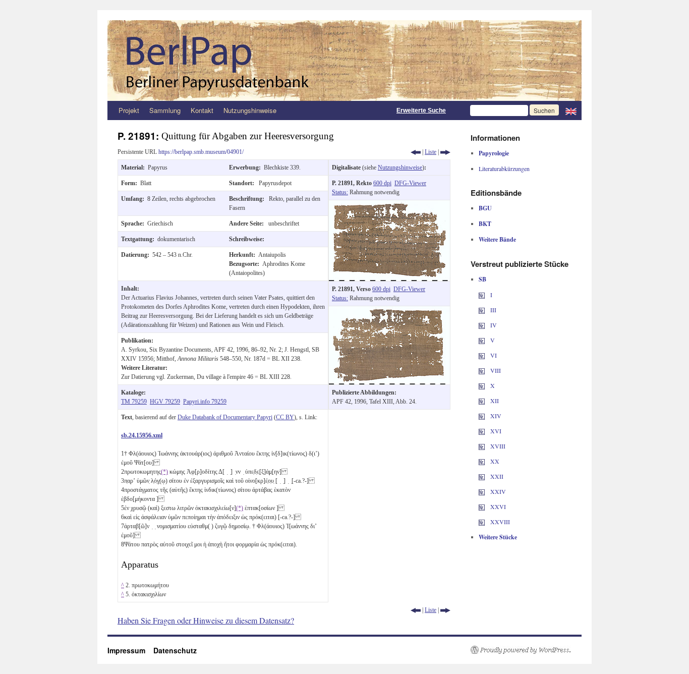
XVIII (497, 446)
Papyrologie (494, 153)
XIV (495, 416)
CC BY (285, 417)
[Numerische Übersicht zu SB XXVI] (482, 506)
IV (493, 325)
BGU (485, 208)
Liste (430, 151)
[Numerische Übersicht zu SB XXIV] (482, 491)
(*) (164, 471)
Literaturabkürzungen (504, 168)
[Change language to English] (571, 110)
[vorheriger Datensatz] (416, 151)
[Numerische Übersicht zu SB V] (482, 340)
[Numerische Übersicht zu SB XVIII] (482, 446)
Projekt (129, 110)
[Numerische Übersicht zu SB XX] (482, 461)
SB (482, 279)
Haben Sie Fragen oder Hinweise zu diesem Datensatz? (206, 620)
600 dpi (382, 183)
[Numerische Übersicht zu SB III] (482, 310)
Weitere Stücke (498, 537)
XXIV (497, 491)
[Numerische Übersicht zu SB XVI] (482, 431)
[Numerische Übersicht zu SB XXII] (482, 476)
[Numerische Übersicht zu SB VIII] (482, 370)
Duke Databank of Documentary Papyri (225, 417)
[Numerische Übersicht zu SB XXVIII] (482, 522)
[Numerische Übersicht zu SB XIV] (482, 416)
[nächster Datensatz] (445, 151)
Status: (340, 192)
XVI (495, 431)
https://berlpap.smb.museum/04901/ (201, 151)
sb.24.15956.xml (141, 435)
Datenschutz (175, 650)
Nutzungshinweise (249, 110)
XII (494, 401)
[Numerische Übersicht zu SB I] (482, 295)
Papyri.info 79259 (204, 401)
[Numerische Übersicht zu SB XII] (482, 401)
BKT (485, 223)
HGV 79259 (165, 401)
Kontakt (202, 110)
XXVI (497, 506)
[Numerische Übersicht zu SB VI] (482, 355)
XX (494, 461)
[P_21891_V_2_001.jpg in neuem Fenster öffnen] (389, 310)
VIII (495, 370)
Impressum (130, 650)
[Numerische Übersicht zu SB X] (482, 385)
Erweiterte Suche (421, 110)
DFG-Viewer (410, 183)
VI (493, 355)
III (492, 310)
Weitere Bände (497, 239)
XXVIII (499, 522)
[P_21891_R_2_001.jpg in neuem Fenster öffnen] (389, 204)
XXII (496, 476)
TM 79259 (134, 401)
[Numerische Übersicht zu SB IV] (482, 325)
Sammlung (165, 110)
